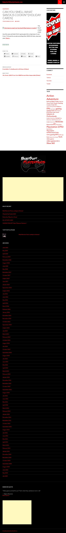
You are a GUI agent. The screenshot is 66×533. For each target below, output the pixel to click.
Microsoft (58, 119)
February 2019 (6, 257)
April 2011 (5, 442)
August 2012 (6, 392)
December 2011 (7, 417)
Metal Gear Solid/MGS (51, 119)
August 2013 (6, 355)
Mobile (48, 122)
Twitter (49, 77)
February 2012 (6, 411)
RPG (57, 135)
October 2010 (6, 460)
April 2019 (5, 253)
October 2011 (6, 423)
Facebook (49, 74)
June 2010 (5, 470)
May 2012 (5, 402)
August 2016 (6, 290)
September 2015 (7, 324)
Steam (56, 137)
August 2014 (6, 343)
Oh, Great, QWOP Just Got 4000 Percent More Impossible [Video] (21, 74)
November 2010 (7, 457)
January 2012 (6, 414)
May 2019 (5, 250)
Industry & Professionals (52, 115)
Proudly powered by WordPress (10, 531)
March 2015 (6, 334)
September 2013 (7, 352)
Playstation (59, 124)
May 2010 (5, 473)
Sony (48, 137)
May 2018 (5, 269)
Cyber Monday (50, 106)
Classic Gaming (58, 103)
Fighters (59, 106)
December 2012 (7, 380)
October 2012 (6, 386)
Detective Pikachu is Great (10, 217)
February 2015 (6, 337)
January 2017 (6, 284)
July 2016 (5, 294)
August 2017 (6, 278)
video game (50, 139)
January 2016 (6, 312)
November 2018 (7, 260)
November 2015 (7, 318)
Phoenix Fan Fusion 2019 (9, 214)
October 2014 (6, 340)
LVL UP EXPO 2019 (8, 220)
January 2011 (6, 451)
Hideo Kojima (57, 110)
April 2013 (5, 368)
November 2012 (7, 383)
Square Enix (52, 137)
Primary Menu (64, 2)
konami (58, 118)
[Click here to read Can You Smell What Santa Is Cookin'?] (20, 28)
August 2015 (6, 328)
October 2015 (6, 321)
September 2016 (7, 287)
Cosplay (49, 105)
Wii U (58, 141)
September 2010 (7, 463)
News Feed (52, 121)
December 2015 (7, 315)
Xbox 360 (51, 143)
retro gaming (51, 135)
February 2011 (6, 448)
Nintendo (59, 121)
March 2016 (6, 306)
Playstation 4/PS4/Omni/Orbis (53, 131)
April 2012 (5, 405)
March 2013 (6, 371)
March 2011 (6, 445)
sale (60, 134)
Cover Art (54, 105)
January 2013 (6, 377)
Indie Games (56, 112)
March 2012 (6, 408)
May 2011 (5, 439)
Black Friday (55, 101)
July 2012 (5, 395)
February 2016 (6, 309)
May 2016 (5, 300)
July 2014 (5, 346)
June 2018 (5, 266)
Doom (55, 106)
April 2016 (5, 303)
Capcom (61, 101)
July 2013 (5, 358)
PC (54, 124)
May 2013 (5, 365)
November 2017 (7, 272)
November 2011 (7, 420)
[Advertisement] (33, 189)
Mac (61, 118)
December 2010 (7, 454)
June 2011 (5, 436)
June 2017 (5, 281)
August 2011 (6, 429)
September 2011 (7, 426)
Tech (60, 137)
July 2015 (5, 331)
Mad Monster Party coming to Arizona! (13, 211)
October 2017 (6, 275)
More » (8, 38)
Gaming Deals (50, 110)
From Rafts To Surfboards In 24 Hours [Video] (16, 68)
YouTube (49, 80)
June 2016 (5, 297)
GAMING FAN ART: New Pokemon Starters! (14, 223)
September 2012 (7, 389)
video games (51, 141)
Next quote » (6, 495)
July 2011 (5, 433)
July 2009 (5, 476)
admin (17, 21)
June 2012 (5, 399)
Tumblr (48, 83)
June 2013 (5, 362)
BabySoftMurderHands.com (12, 2)
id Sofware (50, 112)
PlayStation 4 (49, 129)
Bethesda (49, 101)
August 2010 (6, 466)
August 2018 (6, 263)
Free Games (53, 109)
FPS (48, 108)
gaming (58, 109)
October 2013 (6, 349)
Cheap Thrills (50, 103)
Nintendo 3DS (50, 124)
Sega (62, 134)
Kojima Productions (51, 118)
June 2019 (5, 247)
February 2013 (6, 374)
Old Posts (6, 9)
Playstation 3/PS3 (55, 127)
